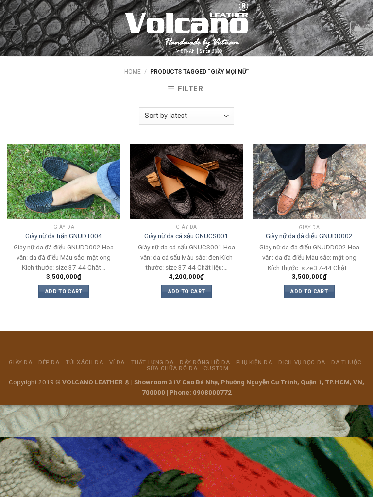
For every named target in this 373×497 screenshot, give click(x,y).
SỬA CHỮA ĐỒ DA (172, 368)
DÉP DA (48, 362)
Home (132, 71)
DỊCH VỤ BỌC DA (301, 362)
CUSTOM (215, 368)
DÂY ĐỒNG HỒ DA (205, 362)
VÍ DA (117, 362)
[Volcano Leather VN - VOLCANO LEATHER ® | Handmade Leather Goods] (186, 28)
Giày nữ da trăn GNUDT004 (63, 236)
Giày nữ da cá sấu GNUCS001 (186, 236)
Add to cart (64, 291)
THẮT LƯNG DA (152, 362)
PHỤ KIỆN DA (254, 362)
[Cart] (357, 28)
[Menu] (12, 28)
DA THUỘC (346, 362)
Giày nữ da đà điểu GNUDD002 (309, 236)
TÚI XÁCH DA (84, 362)
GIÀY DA (20, 362)
